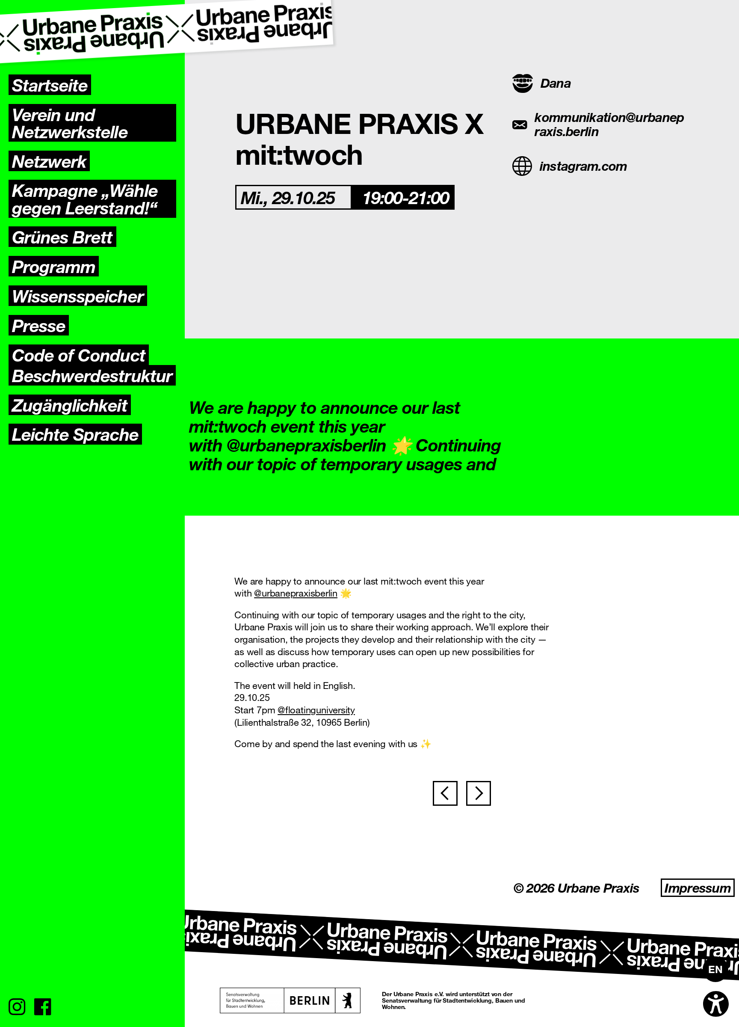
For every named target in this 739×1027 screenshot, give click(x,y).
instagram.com (583, 166)
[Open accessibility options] (716, 1004)
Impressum (698, 888)
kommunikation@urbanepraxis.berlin (609, 124)
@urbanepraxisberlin (295, 593)
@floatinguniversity (316, 709)
